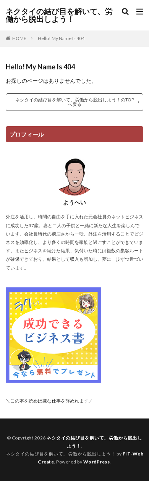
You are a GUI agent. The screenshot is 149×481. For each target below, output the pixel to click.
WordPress (96, 462)
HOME (19, 38)
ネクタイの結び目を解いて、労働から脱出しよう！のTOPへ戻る (74, 102)
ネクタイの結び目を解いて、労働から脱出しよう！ (59, 15)
